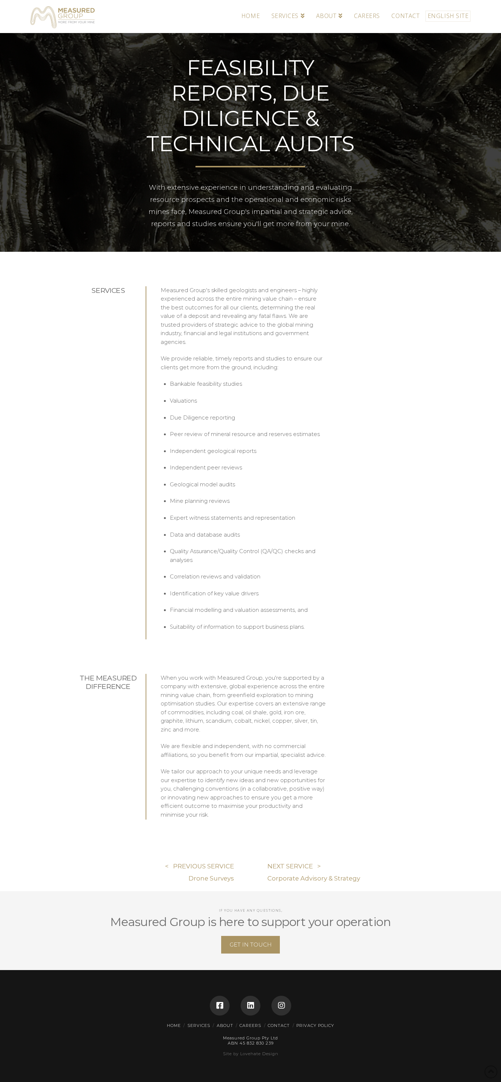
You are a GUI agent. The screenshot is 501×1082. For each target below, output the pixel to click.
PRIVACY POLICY (315, 1025)
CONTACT (279, 1025)
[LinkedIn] (250, 1006)
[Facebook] (220, 1006)
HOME (174, 1025)
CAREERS (250, 1025)
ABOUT (225, 1025)
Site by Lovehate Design (250, 1053)
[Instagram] (281, 1006)
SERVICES (198, 1025)
